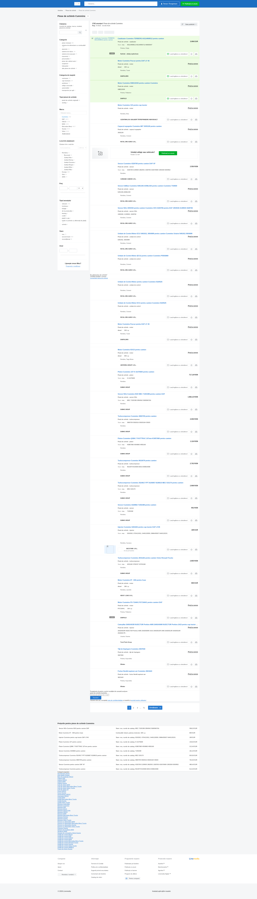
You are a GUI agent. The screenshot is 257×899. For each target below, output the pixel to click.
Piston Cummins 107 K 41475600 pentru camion (136, 372)
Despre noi (61, 863)
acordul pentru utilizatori (138, 700)
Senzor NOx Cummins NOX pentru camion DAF (74, 728)
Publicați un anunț (168, 153)
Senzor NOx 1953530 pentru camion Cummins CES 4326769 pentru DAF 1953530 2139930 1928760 (155, 208)
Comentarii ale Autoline (98, 874)
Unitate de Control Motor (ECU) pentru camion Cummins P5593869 (143, 256)
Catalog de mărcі (96, 877)
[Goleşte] (86, 30)
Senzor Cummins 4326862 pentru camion (72, 751)
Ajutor (59, 867)
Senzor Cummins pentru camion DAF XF (72, 764)
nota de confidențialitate (115, 700)
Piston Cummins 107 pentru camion (70, 742)
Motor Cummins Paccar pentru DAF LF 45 (133, 61)
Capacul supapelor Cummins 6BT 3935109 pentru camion (140, 126)
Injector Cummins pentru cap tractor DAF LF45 (74, 737)
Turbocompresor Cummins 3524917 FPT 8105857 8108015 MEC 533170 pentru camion (150, 483)
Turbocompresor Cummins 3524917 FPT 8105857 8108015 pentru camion (83, 755)
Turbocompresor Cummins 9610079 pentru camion (137, 460)
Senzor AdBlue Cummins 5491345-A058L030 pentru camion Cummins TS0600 (147, 186)
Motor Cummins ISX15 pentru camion (132, 350)
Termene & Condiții (97, 863)
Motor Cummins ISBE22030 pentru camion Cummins (138, 83)
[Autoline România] (65, 4)
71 (144, 708)
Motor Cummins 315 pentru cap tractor (132, 105)
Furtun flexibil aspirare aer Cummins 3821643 (135, 671)
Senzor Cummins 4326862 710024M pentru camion (137, 505)
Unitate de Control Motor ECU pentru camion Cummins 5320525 (142, 303)
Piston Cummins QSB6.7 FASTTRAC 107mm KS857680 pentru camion (144, 438)
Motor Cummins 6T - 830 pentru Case (132, 580)
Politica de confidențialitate (99, 867)
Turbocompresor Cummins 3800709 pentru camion (137, 416)
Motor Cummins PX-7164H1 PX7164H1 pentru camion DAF (140, 602)
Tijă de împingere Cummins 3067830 (131, 649)
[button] (191, 54)
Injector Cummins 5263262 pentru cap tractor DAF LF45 (139, 527)
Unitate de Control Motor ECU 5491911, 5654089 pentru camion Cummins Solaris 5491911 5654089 (155, 233)
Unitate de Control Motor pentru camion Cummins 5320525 (140, 282)
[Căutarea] (86, 4)
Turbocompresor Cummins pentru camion (72, 769)
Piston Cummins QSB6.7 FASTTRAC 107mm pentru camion (78, 746)
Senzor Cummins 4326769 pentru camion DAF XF (136, 163)
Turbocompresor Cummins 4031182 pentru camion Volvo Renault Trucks (145, 558)
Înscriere (95, 697)
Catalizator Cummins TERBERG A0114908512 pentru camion (141, 38)
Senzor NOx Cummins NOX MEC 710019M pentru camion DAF (141, 394)
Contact (60, 870)
